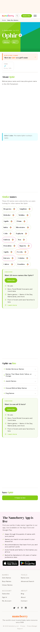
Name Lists (25, 578)
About (23, 597)
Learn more (12, 305)
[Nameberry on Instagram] (26, 607)
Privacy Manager (32, 626)
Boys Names (6, 581)
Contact (24, 601)
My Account (6, 601)
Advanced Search (27, 581)
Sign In (4, 597)
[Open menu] (35, 16)
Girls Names (6, 578)
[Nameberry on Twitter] (14, 607)
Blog (22, 594)
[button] (20, 497)
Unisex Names (7, 585)
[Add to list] (20, 35)
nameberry (20, 616)
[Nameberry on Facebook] (18, 607)
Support (20, 628)
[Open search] (17, 16)
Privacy (22, 626)
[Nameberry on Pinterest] (22, 607)
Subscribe (26, 16)
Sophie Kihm (8, 30)
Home (4, 20)
